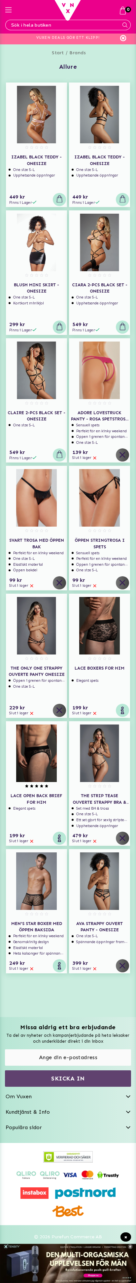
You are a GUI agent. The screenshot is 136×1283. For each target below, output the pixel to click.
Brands (77, 53)
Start (58, 53)
